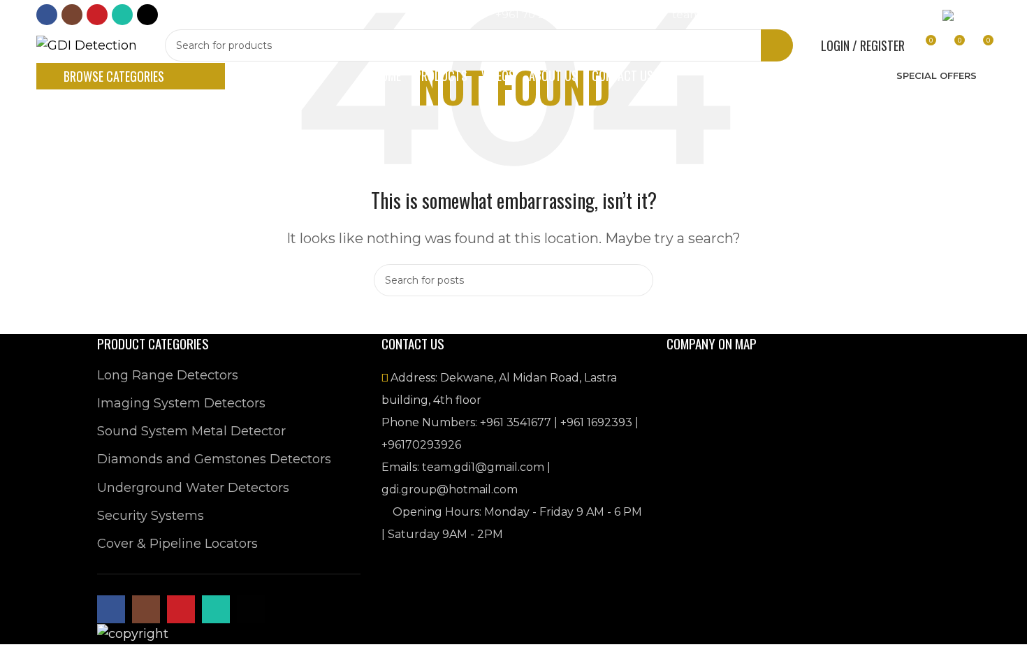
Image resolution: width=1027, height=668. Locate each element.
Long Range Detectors (167, 375)
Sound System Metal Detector (191, 431)
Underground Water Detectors (193, 487)
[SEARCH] (777, 45)
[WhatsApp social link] (122, 14)
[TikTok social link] (147, 14)
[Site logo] (86, 44)
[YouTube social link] (97, 14)
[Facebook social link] (46, 14)
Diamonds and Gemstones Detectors (214, 459)
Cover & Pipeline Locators (177, 543)
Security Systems (150, 515)
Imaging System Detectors (181, 403)
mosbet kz (174, 18)
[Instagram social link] (71, 14)
